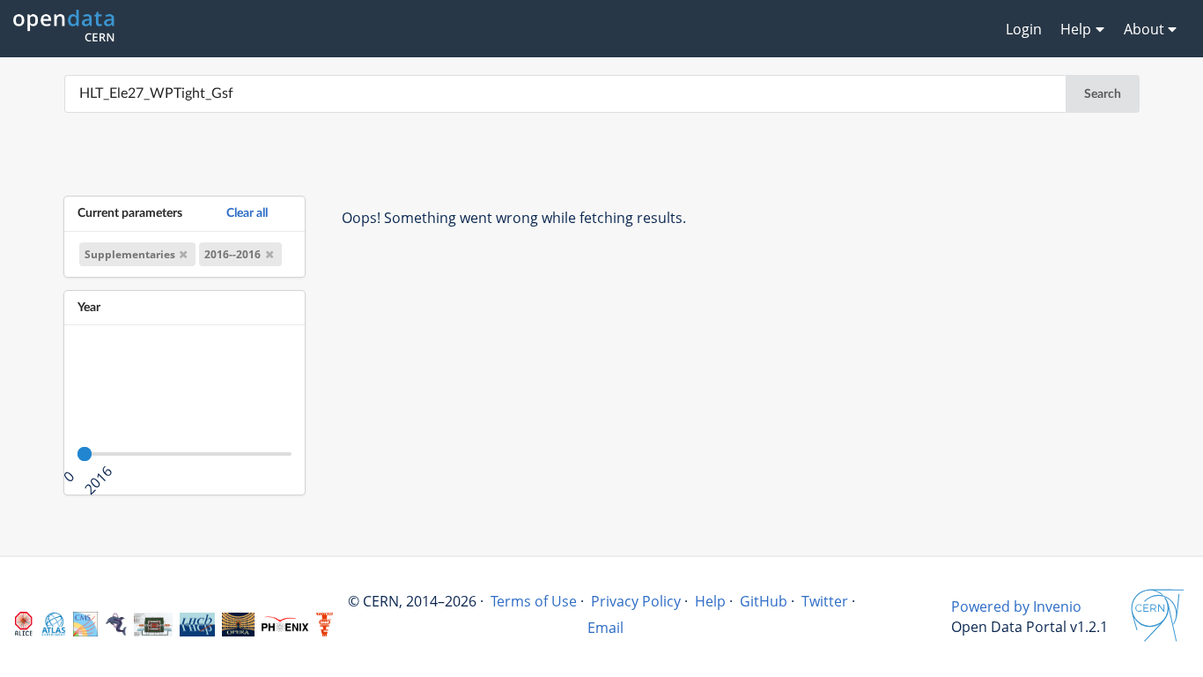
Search (1102, 94)
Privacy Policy (636, 601)
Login (1024, 29)
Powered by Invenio (1016, 606)
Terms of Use (534, 601)
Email (605, 627)
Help (710, 601)
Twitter (824, 601)
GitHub (763, 601)
